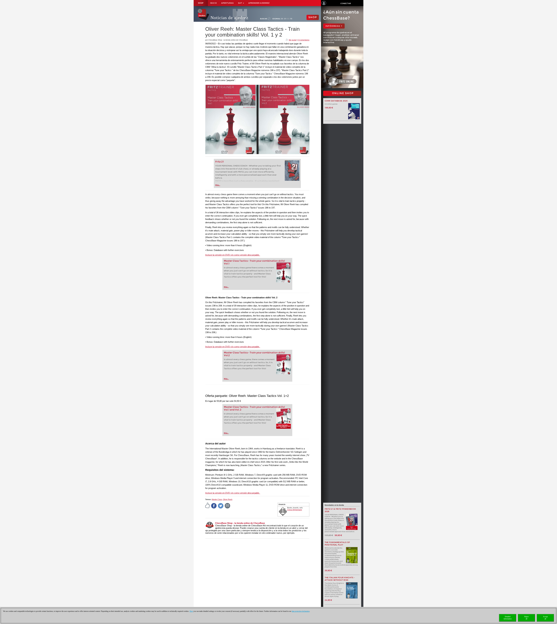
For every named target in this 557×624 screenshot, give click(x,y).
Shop (201, 3)
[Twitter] (221, 506)
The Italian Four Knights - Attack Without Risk (340, 578)
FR (291, 19)
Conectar (345, 3)
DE (282, 19)
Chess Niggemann (294, 510)
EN (285, 19)
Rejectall (526, 618)
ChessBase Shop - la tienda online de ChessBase (240, 523)
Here (191, 611)
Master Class (217, 499)
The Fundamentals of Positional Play (337, 543)
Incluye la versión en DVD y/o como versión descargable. (232, 255)
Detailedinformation (508, 618)
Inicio (213, 3)
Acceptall (545, 618)
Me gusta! (292, 40)
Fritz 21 (219, 161)
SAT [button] (240, 3)
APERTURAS (227, 3)
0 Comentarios (303, 40)
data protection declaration (301, 611)
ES (288, 19)
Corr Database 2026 (336, 101)
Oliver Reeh (227, 499)
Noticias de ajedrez (229, 17)
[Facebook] (214, 506)
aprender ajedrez (259, 3)
